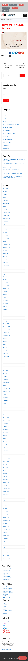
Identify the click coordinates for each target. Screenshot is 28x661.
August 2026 (5, 188)
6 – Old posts (6, 136)
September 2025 (6, 218)
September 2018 (6, 429)
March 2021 (5, 353)
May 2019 (5, 406)
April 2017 (5, 473)
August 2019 (5, 400)
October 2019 (6, 394)
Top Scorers (5, 594)
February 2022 (6, 321)
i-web (4, 603)
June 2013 (5, 544)
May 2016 (5, 505)
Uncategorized (6, 148)
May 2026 (5, 194)
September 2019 (6, 397)
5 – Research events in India (9, 133)
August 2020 (5, 370)
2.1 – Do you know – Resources (9, 121)
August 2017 (5, 467)
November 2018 (6, 423)
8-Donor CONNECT (7, 142)
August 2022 (5, 303)
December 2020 (6, 362)
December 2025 (6, 209)
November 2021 (6, 329)
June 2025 (5, 227)
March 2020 (5, 379)
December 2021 (6, 326)
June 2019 (5, 403)
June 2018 (5, 438)
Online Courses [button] (13, 4)
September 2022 (6, 300)
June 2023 (5, 279)
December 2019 (6, 388)
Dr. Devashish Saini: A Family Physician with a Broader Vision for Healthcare (12, 177)
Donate (4, 609)
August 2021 (5, 338)
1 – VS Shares (6, 113)
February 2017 (6, 479)
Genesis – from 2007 (7, 568)
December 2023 (6, 271)
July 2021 (5, 341)
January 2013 (6, 555)
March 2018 (5, 447)
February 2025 (6, 238)
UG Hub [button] (21, 4)
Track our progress (6, 571)
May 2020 (5, 376)
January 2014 (6, 526)
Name (4, 88)
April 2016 (5, 508)
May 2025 (5, 230)
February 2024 (6, 265)
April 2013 (5, 550)
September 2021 (6, 335)
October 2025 (6, 215)
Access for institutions (7, 588)
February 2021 (6, 356)
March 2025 (5, 235)
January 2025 (6, 241)
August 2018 (5, 432)
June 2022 (5, 309)
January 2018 (6, 453)
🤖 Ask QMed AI (22, 658)
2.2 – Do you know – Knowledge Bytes (11, 124)
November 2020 (6, 365)
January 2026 (6, 206)
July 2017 (5, 470)
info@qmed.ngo (7, 648)
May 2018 (5, 441)
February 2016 (6, 514)
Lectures (4, 606)
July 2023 (5, 276)
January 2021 (6, 359)
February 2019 (6, 415)
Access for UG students (7, 591)
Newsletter (5, 613)
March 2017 (5, 476)
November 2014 (6, 520)
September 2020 (6, 368)
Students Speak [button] (6, 7)
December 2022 (6, 291)
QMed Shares (6, 145)
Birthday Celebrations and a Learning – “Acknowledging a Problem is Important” (11, 168)
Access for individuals (7, 589)
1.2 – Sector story (6, 118)
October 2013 (6, 535)
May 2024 (5, 256)
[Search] (22, 75)
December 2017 (6, 456)
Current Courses (6, 586)
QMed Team (5, 573)
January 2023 (6, 288)
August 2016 (5, 497)
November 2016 (6, 488)
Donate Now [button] (5, 10)
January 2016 (6, 517)
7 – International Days (7, 139)
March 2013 (5, 552)
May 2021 (5, 347)
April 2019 (5, 409)
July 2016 (5, 500)
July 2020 (5, 373)
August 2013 (5, 538)
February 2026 (6, 203)
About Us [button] (5, 4)
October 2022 (6, 297)
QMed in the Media (6, 576)
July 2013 (5, 541)
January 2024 (6, 268)
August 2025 (5, 221)
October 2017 (6, 461)
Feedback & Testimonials (8, 592)
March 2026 (5, 200)
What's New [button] (15, 7)
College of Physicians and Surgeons (8, 65)
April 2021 (5, 350)
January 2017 (6, 482)
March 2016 (5, 511)
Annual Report (6, 580)
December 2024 (6, 244)
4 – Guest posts (6, 130)
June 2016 (5, 503)
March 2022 (5, 318)
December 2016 (6, 485)
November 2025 (6, 212)
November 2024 (6, 247)
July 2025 (5, 224)
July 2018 (5, 435)
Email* (4, 94)
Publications (5, 574)
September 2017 (6, 464)
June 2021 (5, 344)
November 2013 (6, 532)
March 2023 (5, 282)
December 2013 (6, 529)
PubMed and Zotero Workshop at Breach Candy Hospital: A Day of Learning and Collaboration (13, 172)
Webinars (5, 595)
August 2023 (5, 274)
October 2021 (6, 332)
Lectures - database (7, 612)
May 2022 (5, 312)
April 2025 (5, 232)
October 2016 (6, 491)
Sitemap (4, 615)
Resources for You (6, 597)
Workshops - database (7, 610)
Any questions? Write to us (6, 649)
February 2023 (6, 285)
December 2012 (6, 558)
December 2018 (6, 420)
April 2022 (5, 315)
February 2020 (6, 382)
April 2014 (5, 523)
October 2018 (6, 426)
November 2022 (6, 294)
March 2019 (5, 412)
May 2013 (5, 547)
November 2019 (6, 391)
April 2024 (5, 259)
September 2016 (6, 494)
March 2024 (5, 262)
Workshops (5, 604)
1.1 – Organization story (8, 116)
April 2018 (5, 444)
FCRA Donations (6, 579)
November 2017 (6, 459)
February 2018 (6, 450)
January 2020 (6, 385)
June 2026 (5, 191)
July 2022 (5, 306)
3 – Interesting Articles (7, 127)
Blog (3, 607)
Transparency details (7, 577)
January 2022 (6, 323)
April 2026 (5, 197)
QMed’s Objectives (6, 570)
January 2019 (6, 417)
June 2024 (5, 253)
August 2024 (6, 250)
